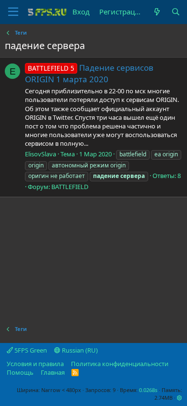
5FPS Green (30, 350)
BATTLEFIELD (69, 186)
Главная (53, 372)
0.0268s (148, 389)
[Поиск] (175, 12)
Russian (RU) (79, 350)
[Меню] (13, 12)
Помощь (20, 372)
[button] (179, 397)
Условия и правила (35, 363)
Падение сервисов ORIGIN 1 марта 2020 (89, 73)
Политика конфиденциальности (119, 363)
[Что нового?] (156, 12)
